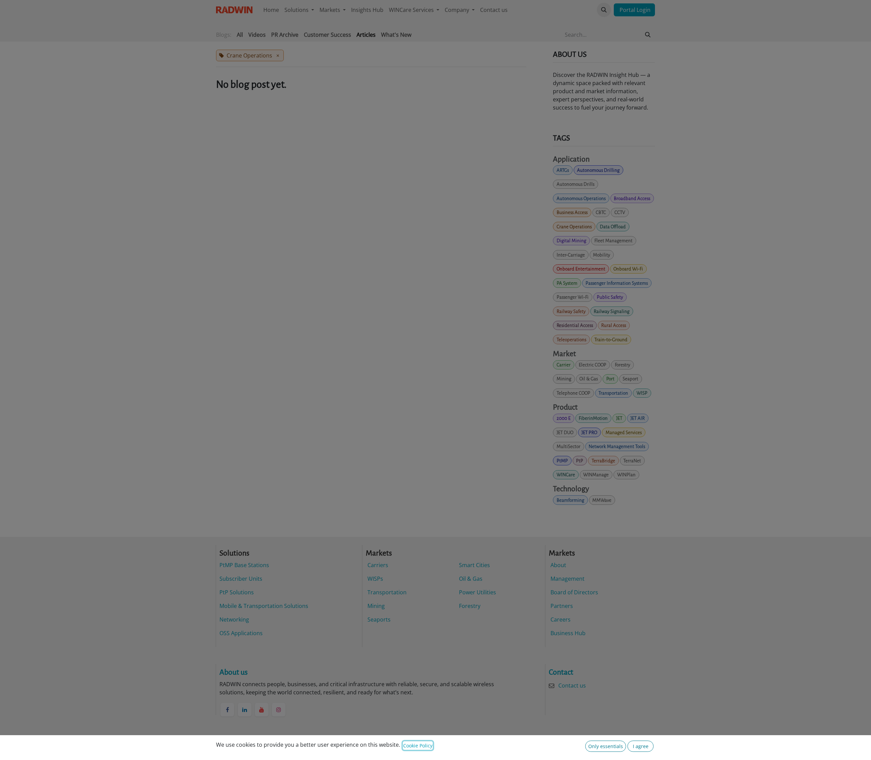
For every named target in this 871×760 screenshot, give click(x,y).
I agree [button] (640, 746)
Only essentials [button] (605, 746)
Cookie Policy (417, 745)
